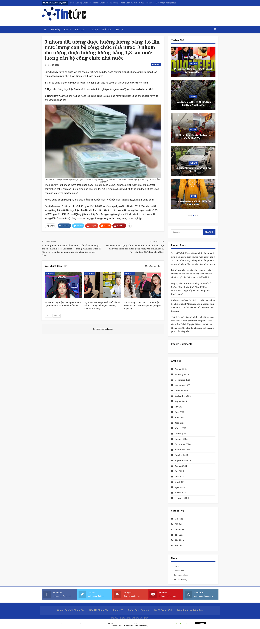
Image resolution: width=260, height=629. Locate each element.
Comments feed (181, 575)
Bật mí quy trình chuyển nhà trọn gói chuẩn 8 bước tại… (193, 137)
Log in (177, 566)
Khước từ (114, 3)
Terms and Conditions (122, 625)
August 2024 (181, 466)
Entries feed (179, 571)
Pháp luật (80, 29)
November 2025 (182, 385)
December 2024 (183, 444)
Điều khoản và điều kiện (166, 3)
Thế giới (94, 29)
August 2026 (181, 369)
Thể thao (106, 29)
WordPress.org (180, 579)
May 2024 (179, 482)
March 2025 (180, 428)
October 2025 (181, 390)
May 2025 (179, 417)
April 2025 (180, 423)
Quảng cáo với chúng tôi (80, 3)
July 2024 (179, 471)
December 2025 (182, 380)
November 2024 (182, 449)
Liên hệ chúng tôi (100, 3)
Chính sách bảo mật (129, 3)
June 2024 (180, 476)
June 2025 (179, 412)
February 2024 (182, 498)
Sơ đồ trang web (146, 3)
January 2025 (181, 439)
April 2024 (180, 487)
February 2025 (182, 433)
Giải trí (67, 29)
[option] (193, 129)
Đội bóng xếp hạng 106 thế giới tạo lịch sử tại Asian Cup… (193, 70)
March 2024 (181, 492)
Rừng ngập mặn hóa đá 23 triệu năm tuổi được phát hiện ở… (193, 104)
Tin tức (119, 29)
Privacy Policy (141, 625)
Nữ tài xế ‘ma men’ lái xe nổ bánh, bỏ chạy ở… (193, 170)
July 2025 (179, 407)
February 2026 (182, 374)
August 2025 (181, 401)
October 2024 (181, 455)
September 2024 (183, 460)
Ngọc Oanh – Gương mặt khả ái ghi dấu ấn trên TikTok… (193, 203)
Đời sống (55, 29)
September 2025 (183, 396)
